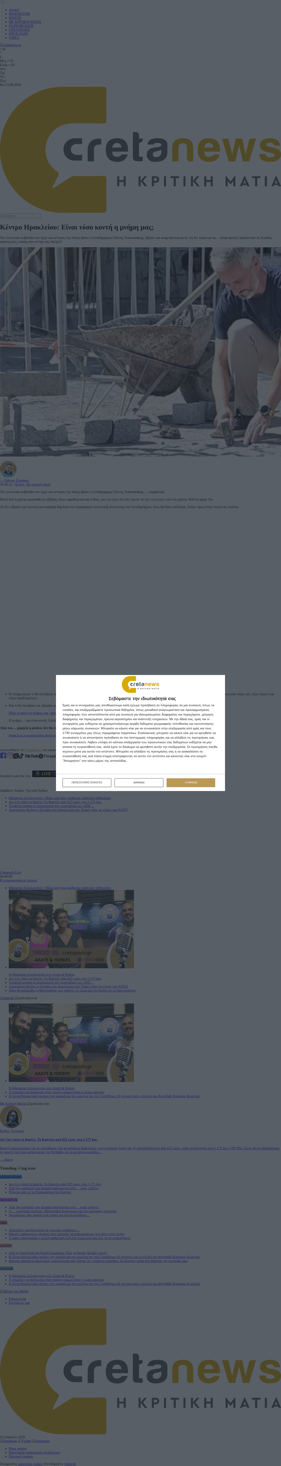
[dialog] (140, 733)
